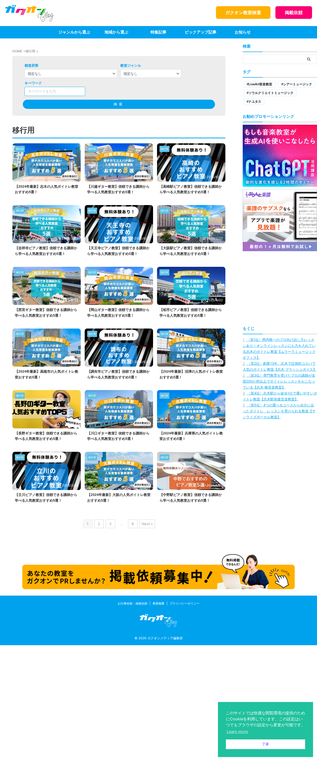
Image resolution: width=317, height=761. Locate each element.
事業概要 (158, 603)
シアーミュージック (297, 84)
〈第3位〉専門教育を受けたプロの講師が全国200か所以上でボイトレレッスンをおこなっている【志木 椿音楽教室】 (279, 381)
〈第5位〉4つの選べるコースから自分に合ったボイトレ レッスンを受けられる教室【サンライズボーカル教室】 (279, 411)
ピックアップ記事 (200, 32)
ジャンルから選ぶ (74, 32)
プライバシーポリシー (184, 603)
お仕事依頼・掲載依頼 (132, 603)
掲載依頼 (294, 12)
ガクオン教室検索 (243, 12)
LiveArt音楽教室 (260, 84)
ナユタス (254, 101)
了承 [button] (265, 744)
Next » (147, 523)
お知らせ (243, 32)
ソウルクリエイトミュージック (270, 93)
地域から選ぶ (116, 32)
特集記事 (158, 32)
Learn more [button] (237, 731)
